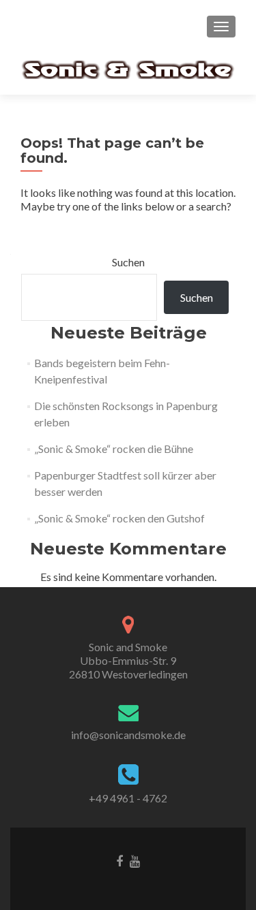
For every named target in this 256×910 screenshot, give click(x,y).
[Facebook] (119, 860)
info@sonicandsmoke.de (128, 734)
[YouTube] (135, 860)
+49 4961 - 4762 (128, 797)
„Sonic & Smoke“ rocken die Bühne (113, 448)
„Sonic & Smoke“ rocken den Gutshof (119, 518)
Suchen (128, 261)
